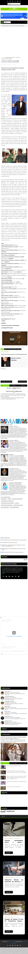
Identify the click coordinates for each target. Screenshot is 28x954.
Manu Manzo (8, 706)
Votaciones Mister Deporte (14, 786)
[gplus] (9, 576)
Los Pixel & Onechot (13, 468)
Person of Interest (13, 426)
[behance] (18, 1)
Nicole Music (7, 711)
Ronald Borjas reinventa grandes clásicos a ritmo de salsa (13, 549)
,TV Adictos (13, 64)
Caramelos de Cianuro (7, 503)
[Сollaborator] (14, 15)
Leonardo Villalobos (7, 501)
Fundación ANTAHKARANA (15, 482)
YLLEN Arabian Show (9, 696)
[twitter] (10, 1)
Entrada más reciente (6, 381)
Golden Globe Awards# (10, 349)
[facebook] (7, 1)
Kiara (9, 498)
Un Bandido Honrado (9, 701)
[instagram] (20, 1)
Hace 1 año (23, 763)
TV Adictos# (18, 349)
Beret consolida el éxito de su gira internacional (12, 552)
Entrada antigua (22, 381)
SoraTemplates (11, 941)
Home (2, 57)
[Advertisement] (14, 41)
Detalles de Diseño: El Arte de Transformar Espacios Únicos (14, 921)
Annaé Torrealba (17, 498)
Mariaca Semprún (9, 716)
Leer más (8, 852)
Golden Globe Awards (9, 57)
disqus (13, 385)
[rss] (15, 1)
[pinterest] (13, 1)
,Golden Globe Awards (6, 64)
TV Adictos (17, 57)
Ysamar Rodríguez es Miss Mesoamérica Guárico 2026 (14, 540)
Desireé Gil (11, 454)
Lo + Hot (5, 763)
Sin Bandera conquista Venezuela (9, 542)
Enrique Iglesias (18, 505)
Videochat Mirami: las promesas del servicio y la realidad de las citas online (14, 881)
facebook (22, 385)
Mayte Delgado (14, 507)
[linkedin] (12, 576)
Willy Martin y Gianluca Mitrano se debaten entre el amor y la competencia (13, 545)
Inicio (3, 573)
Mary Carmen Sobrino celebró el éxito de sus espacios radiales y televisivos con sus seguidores (17, 777)
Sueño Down (7, 691)
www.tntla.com (5, 319)
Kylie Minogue (5, 507)
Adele (17, 503)
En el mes (14, 763)
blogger (5, 385)
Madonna (3, 498)
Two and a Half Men (13, 440)
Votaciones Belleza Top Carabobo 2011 (16, 781)
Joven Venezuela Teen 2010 (14, 765)
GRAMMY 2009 (8, 721)
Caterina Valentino (6, 505)
